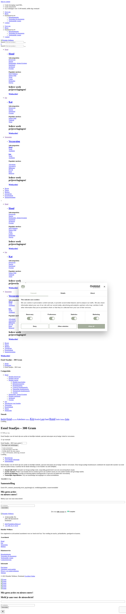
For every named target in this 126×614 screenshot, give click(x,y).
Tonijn (58, 419)
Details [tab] (63, 293)
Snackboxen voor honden (13, 403)
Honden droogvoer (14, 377)
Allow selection (63, 326)
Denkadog (12, 81)
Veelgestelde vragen (15, 21)
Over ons (7, 12)
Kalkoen (28, 419)
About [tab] (92, 293)
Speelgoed (12, 65)
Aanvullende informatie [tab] (12, 459)
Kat (11, 102)
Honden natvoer (14, 378)
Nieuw (7, 409)
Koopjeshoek (9, 407)
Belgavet (11, 173)
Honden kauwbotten (19, 382)
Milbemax (12, 168)
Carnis (11, 79)
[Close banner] (104, 286)
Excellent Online (30, 576)
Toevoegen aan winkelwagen (10, 445)
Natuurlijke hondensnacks (21, 389)
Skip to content (5, 1)
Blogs (6, 14)
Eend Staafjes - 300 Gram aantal (11, 443)
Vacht (10, 149)
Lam (42, 419)
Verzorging (14, 141)
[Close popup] (3, 611)
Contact (7, 23)
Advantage (12, 164)
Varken (62, 419)
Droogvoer (12, 60)
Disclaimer (4, 567)
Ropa (10, 171)
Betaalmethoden (14, 17)
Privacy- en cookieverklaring (10, 571)
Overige (11, 68)
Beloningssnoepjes (18, 384)
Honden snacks (13, 380)
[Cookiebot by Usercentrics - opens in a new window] (91, 286)
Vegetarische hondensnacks (21, 391)
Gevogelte (14, 419)
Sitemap (3, 573)
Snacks (11, 61)
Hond (11, 53)
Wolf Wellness (13, 74)
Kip (32, 418)
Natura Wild (12, 75)
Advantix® (12, 166)
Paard (47, 419)
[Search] (25, 42)
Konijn (37, 419)
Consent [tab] (33, 293)
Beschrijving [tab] (9, 458)
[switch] (52, 318)
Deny (35, 326)
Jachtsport (12, 67)
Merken (3, 546)
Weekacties (8, 410)
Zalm (67, 419)
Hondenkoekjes (17, 385)
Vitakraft (11, 120)
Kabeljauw (21, 419)
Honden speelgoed (14, 396)
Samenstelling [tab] (9, 461)
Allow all (91, 326)
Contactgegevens (6, 560)
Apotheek (12, 151)
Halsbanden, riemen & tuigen (18, 63)
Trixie (10, 77)
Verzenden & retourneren (16, 19)
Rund (52, 418)
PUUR (11, 170)
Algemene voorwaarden (8, 569)
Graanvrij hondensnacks (20, 387)
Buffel (3, 419)
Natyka (11, 83)
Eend (9, 419)
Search (3, 42)
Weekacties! (13, 94)
